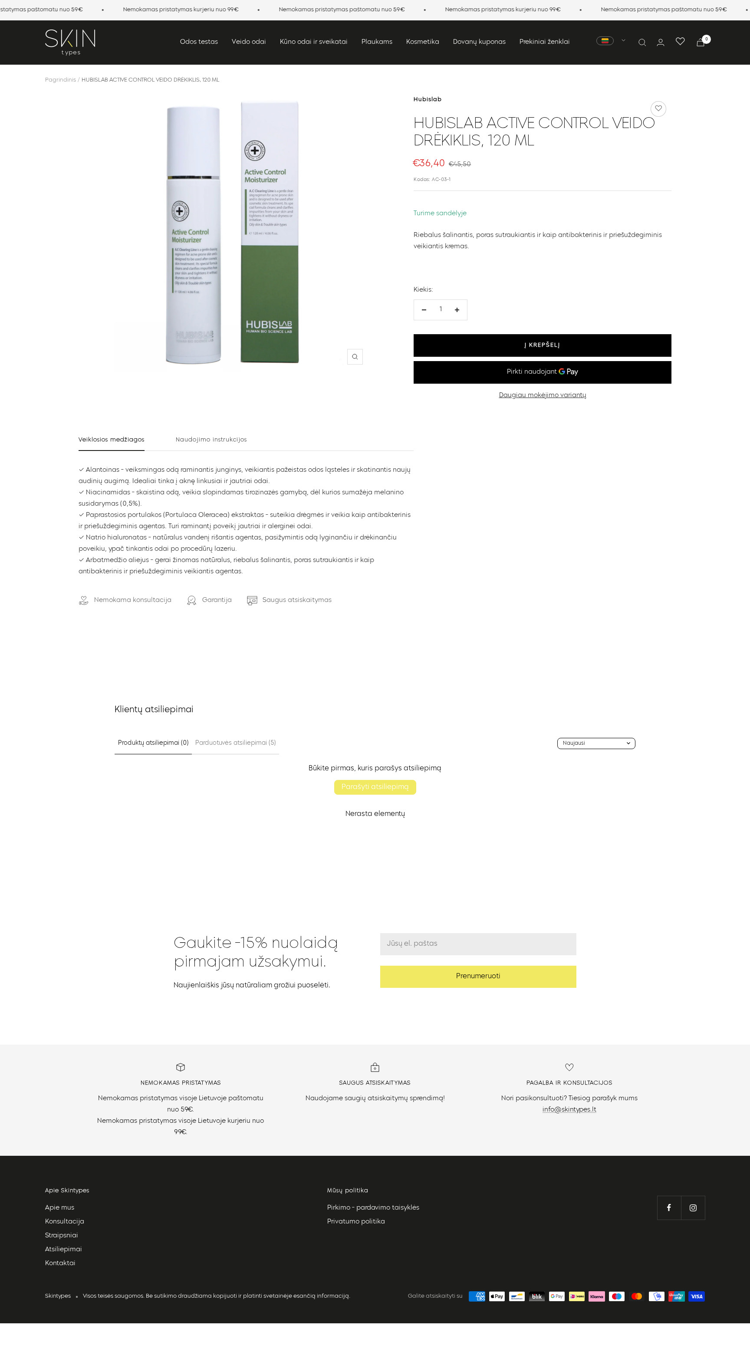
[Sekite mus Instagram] (693, 1208)
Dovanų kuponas (479, 42)
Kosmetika (422, 42)
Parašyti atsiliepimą (375, 787)
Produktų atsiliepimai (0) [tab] (153, 743)
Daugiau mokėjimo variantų (542, 395)
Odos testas (199, 42)
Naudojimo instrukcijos (211, 439)
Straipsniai (61, 1236)
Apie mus (59, 1208)
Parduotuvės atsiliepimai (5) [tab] (235, 743)
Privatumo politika (356, 1222)
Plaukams (377, 42)
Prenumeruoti (478, 976)
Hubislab (428, 99)
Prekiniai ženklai (545, 42)
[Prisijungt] (660, 42)
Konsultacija (64, 1222)
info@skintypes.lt (569, 1110)
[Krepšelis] (700, 42)
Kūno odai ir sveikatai (314, 42)
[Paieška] (642, 42)
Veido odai (249, 42)
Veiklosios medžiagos (112, 439)
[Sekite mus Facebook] (669, 1208)
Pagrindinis (60, 80)
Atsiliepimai (63, 1249)
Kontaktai (60, 1263)
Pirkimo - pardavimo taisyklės (373, 1208)
